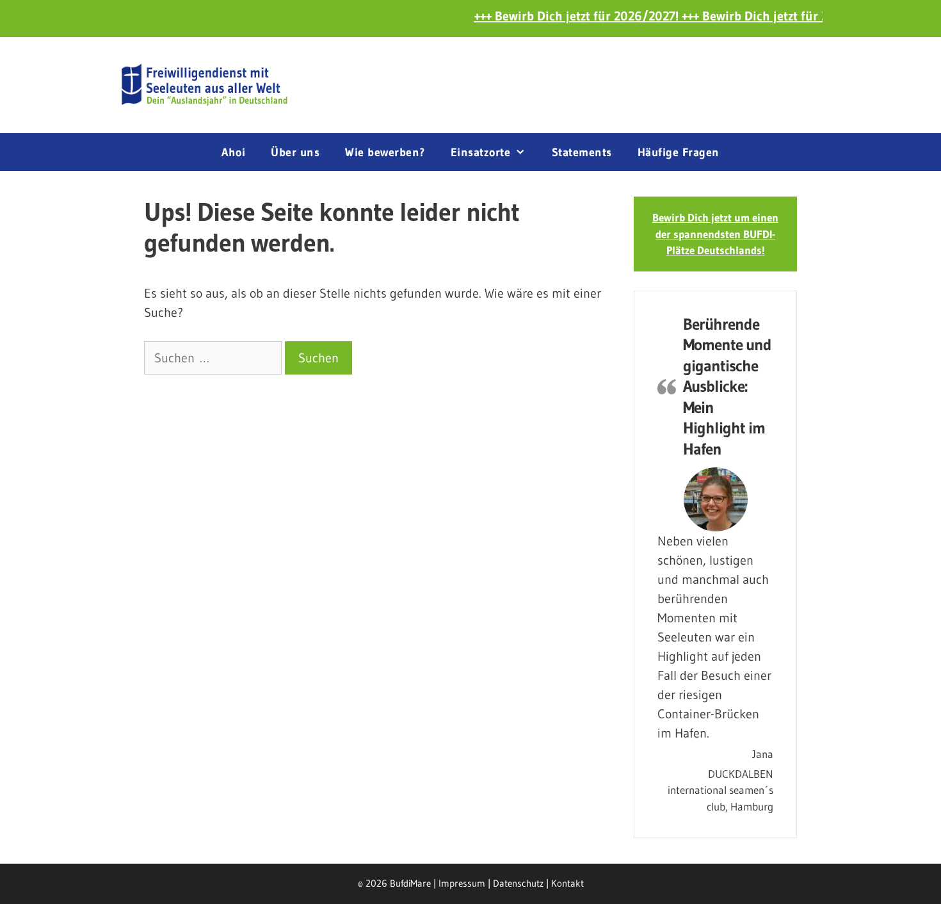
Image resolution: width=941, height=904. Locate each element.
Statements (582, 152)
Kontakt (567, 883)
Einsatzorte (481, 152)
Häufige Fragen (679, 152)
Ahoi (233, 152)
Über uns (295, 152)
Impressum (461, 883)
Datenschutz (518, 883)
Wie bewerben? (385, 152)
